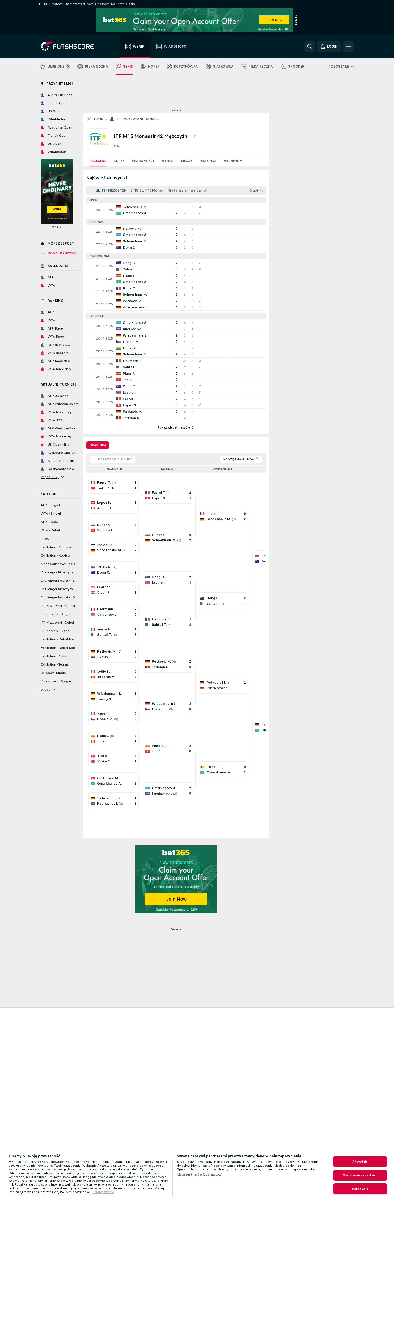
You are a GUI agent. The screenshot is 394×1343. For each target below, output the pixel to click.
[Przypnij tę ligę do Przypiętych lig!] (195, 136)
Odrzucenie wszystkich (360, 1175)
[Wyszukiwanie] (309, 46)
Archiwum (233, 161)
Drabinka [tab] (97, 445)
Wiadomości (143, 161)
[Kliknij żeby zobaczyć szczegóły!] (176, 210)
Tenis (98, 119)
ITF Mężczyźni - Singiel (138, 119)
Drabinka (208, 161)
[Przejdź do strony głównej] (71, 46)
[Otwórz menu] (348, 46)
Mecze (186, 161)
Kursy (119, 161)
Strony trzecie (103, 1192)
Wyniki (167, 161)
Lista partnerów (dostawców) (199, 1174)
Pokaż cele (360, 1189)
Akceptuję (360, 1161)
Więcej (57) (50, 477)
